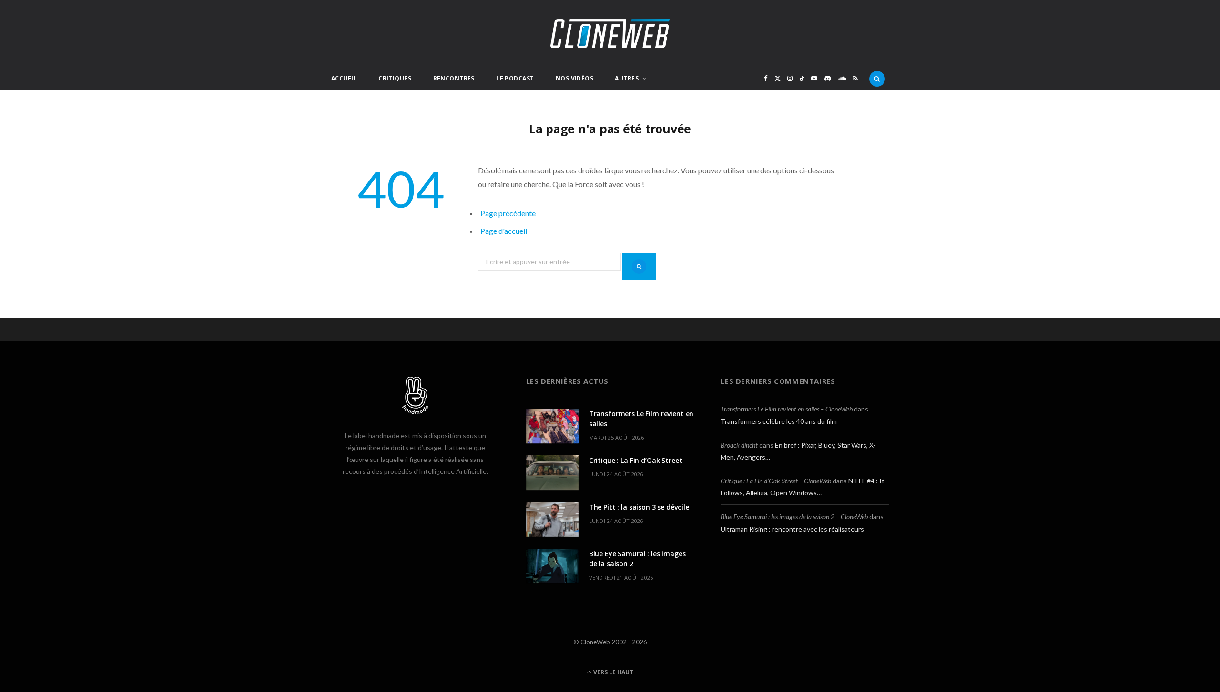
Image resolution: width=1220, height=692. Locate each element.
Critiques (394, 78)
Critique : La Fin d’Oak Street (635, 460)
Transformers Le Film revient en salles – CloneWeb (787, 409)
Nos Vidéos (574, 78)
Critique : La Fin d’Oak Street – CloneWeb (776, 481)
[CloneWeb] (610, 33)
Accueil (344, 78)
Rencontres (454, 78)
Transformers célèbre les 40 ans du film (779, 421)
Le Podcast (515, 78)
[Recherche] (877, 78)
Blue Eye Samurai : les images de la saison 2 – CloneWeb (794, 516)
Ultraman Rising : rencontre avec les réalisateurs (792, 529)
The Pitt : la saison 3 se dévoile (639, 506)
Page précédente (508, 213)
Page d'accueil (503, 230)
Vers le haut (612, 672)
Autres (627, 78)
